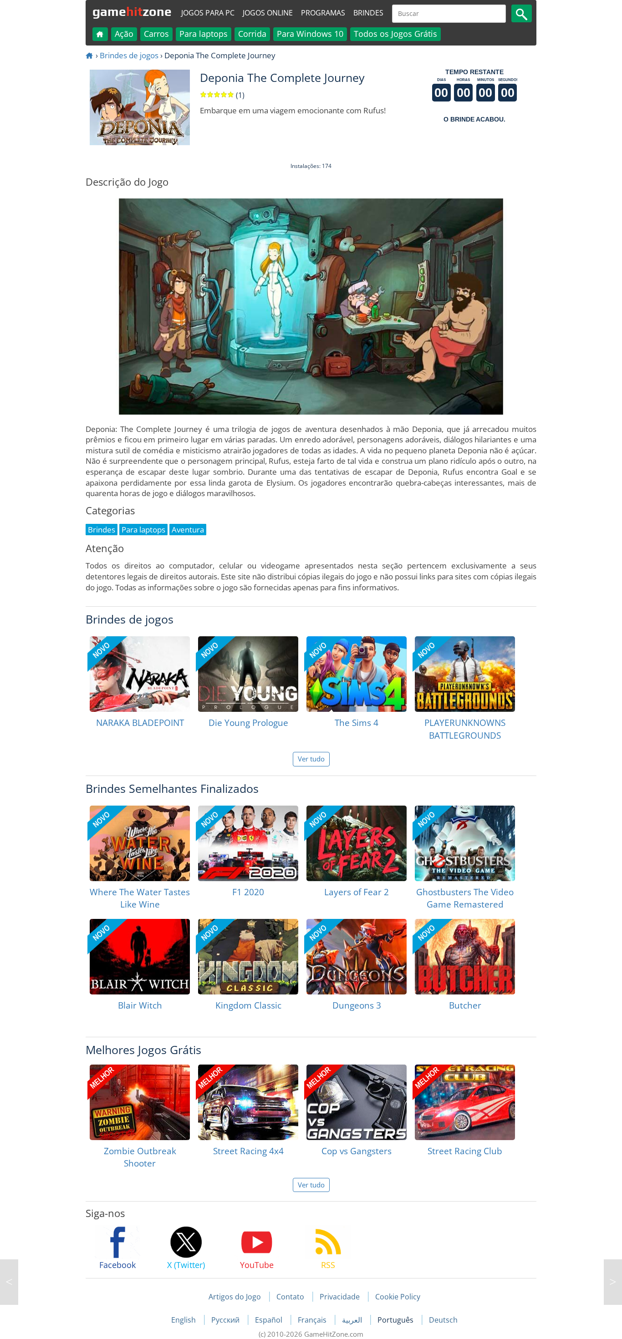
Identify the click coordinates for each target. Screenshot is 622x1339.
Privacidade (340, 1297)
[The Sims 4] (356, 674)
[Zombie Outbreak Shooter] (140, 1102)
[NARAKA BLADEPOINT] (140, 674)
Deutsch (443, 1320)
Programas (323, 13)
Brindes (368, 13)
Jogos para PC (208, 13)
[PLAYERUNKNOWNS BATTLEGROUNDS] (465, 674)
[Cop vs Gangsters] (356, 1102)
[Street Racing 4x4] (248, 1102)
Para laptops (203, 33)
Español (269, 1320)
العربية (353, 1320)
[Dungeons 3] (356, 956)
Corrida (252, 33)
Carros (156, 33)
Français (313, 1320)
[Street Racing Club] (465, 1102)
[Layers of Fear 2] (356, 843)
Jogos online (268, 13)
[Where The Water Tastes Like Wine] (140, 843)
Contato (290, 1297)
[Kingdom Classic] (248, 956)
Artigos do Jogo (235, 1297)
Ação (124, 33)
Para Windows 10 (310, 33)
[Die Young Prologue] (248, 674)
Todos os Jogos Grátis (395, 33)
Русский (226, 1320)
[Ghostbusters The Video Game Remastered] (465, 843)
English (184, 1320)
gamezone (132, 11)
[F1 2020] (248, 843)
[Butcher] (465, 956)
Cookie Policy (397, 1297)
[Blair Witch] (140, 956)
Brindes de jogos (129, 55)
